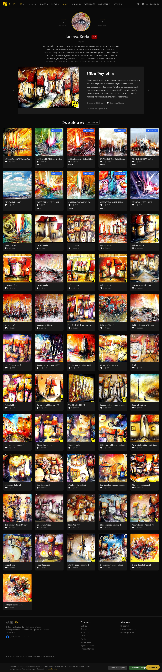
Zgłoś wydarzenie (88, 646)
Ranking (118, 4)
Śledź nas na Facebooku (19, 637)
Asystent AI (152, 667)
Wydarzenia (104, 4)
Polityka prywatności (128, 629)
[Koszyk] (142, 4)
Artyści (55, 4)
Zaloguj (154, 4)
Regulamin (124, 626)
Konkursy (76, 4)
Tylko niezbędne (118, 668)
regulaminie (52, 669)
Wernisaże (89, 4)
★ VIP (65, 4)
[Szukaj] (138, 4)
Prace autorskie (87, 649)
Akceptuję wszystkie (140, 668)
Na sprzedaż (93, 122)
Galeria (44, 4)
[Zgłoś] (147, 4)
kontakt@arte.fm (127, 632)
